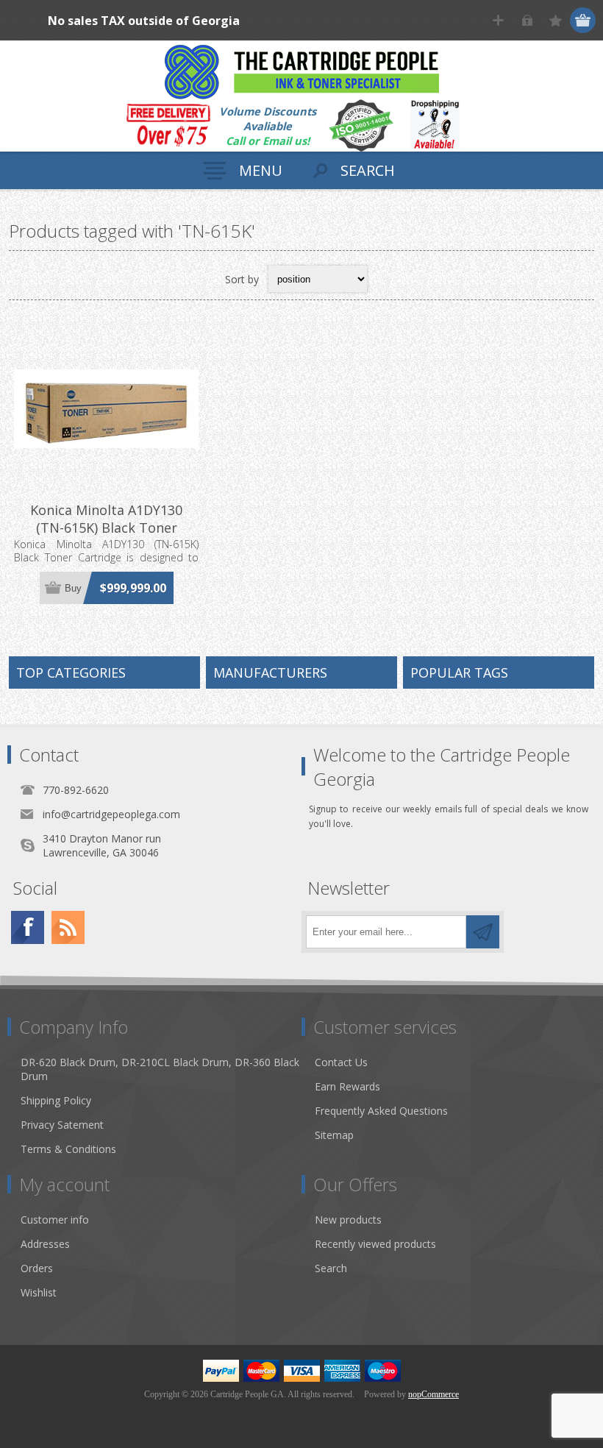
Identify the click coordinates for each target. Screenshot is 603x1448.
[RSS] (68, 927)
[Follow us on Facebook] (27, 927)
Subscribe (482, 931)
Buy (73, 588)
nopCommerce (433, 1394)
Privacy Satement (62, 1125)
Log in (527, 20)
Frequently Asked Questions (381, 1111)
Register (498, 20)
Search (331, 1268)
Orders (37, 1268)
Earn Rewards (347, 1086)
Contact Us (341, 1062)
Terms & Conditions (68, 1149)
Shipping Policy (56, 1100)
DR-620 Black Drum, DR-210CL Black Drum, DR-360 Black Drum (160, 1069)
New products (348, 1220)
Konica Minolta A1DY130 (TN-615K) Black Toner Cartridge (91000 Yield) (106, 527)
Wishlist (39, 1292)
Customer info (55, 1220)
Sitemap (334, 1135)
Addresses (45, 1244)
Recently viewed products (375, 1244)
